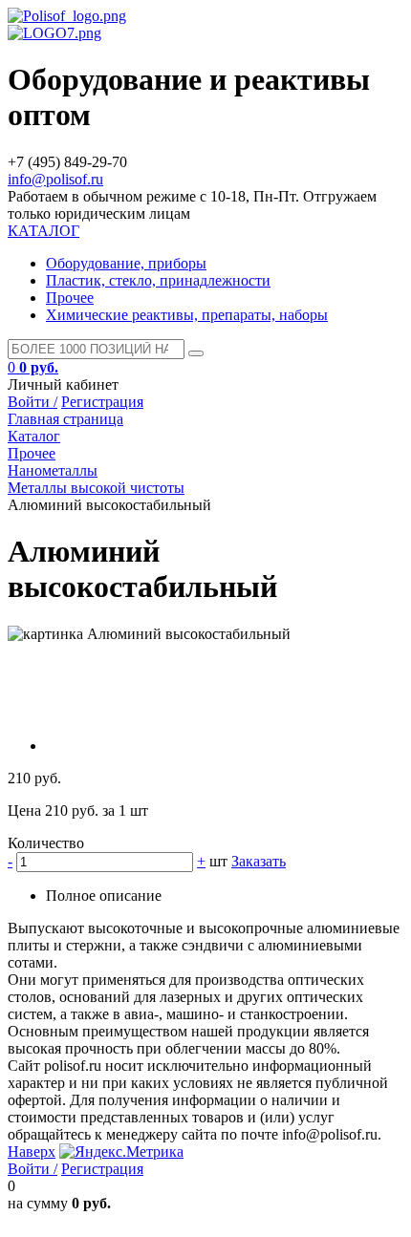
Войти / (32, 402)
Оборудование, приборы (126, 263)
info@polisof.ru (55, 179)
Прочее (70, 297)
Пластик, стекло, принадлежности (158, 280)
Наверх (31, 1151)
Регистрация (102, 402)
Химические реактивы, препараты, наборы (187, 315)
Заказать (258, 861)
